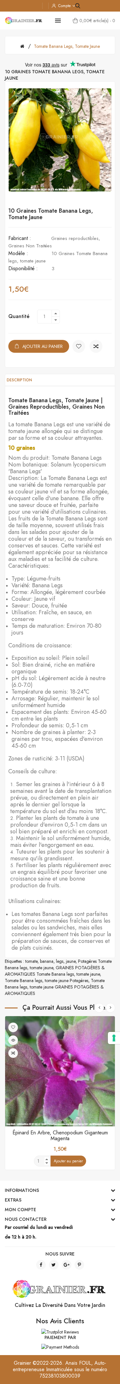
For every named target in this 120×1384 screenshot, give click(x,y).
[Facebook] (41, 1265)
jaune (71, 961)
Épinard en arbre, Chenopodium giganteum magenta (60, 1135)
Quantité (18, 316)
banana (46, 961)
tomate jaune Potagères (66, 980)
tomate (31, 961)
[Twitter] (54, 1265)
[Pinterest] (79, 1265)
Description (19, 380)
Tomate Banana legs (23, 980)
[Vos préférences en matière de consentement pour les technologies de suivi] (114, 1038)
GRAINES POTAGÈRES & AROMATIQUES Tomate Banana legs (55, 970)
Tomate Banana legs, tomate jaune (67, 46)
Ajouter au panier (42, 346)
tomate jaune (41, 967)
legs (59, 961)
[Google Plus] (66, 1265)
